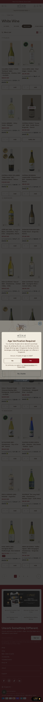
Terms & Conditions (29, 365)
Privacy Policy (21, 367)
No (12, 361)
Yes (30, 360)
